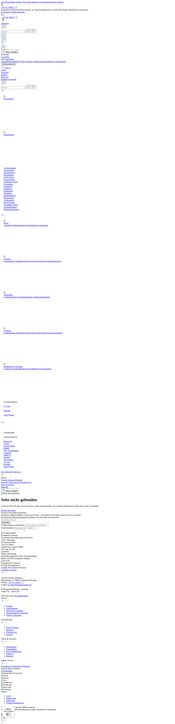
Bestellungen (50, 61)
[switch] (8, 714)
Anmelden (5, 57)
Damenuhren (11, 649)
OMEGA (10, 654)
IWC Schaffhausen (14, 651)
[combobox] (13, 31)
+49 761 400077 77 (9, 7)
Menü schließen (11, 52)
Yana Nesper (9, 415)
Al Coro (7, 406)
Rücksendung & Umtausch (17, 613)
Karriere (9, 634)
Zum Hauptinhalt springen (12, 2)
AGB (8, 696)
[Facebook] (6, 666)
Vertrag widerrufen (8, 64)
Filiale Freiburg (12, 628)
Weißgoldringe (18, 225)
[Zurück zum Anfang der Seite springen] (3, 718)
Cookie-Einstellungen (15, 703)
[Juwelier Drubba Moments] (13, 12)
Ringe (6, 223)
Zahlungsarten (39, 61)
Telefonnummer (7, 528)
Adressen (29, 61)
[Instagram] (16, 666)
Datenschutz (11, 698)
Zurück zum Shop (8, 510)
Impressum (10, 701)
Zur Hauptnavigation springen (51, 2)
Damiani (7, 411)
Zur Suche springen (31, 2)
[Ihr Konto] (3, 47)
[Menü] (3, 27)
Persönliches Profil (17, 61)
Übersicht (5, 61)
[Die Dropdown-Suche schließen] (33, 31)
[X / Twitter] (25, 666)
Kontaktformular (21, 596)
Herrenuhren (11, 647)
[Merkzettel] (2, 44)
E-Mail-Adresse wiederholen (13, 525)
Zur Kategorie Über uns (11, 472)
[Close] (2, 722)
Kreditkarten (61, 61)
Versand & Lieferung (14, 611)
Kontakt (9, 606)
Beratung (10, 630)
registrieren (9, 59)
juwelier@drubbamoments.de (20, 585)
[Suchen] (27, 31)
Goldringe (8, 225)
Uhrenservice (11, 632)
